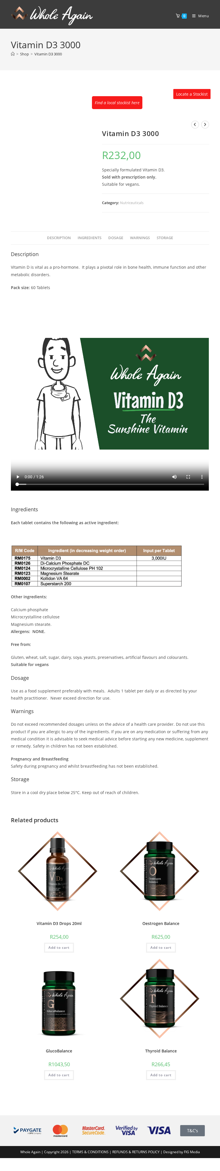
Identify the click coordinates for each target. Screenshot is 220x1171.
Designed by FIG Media (181, 1151)
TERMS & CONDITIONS (90, 1151)
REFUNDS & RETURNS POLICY (136, 1151)
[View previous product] (195, 125)
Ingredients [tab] (89, 237)
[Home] (13, 54)
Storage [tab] (165, 237)
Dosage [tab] (115, 237)
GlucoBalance (59, 1051)
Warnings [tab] (140, 237)
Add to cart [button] (59, 947)
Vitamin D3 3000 (48, 54)
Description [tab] (59, 237)
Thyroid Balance (161, 1051)
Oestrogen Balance (160, 923)
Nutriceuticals (132, 202)
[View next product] (205, 125)
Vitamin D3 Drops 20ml (59, 923)
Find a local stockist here (117, 102)
